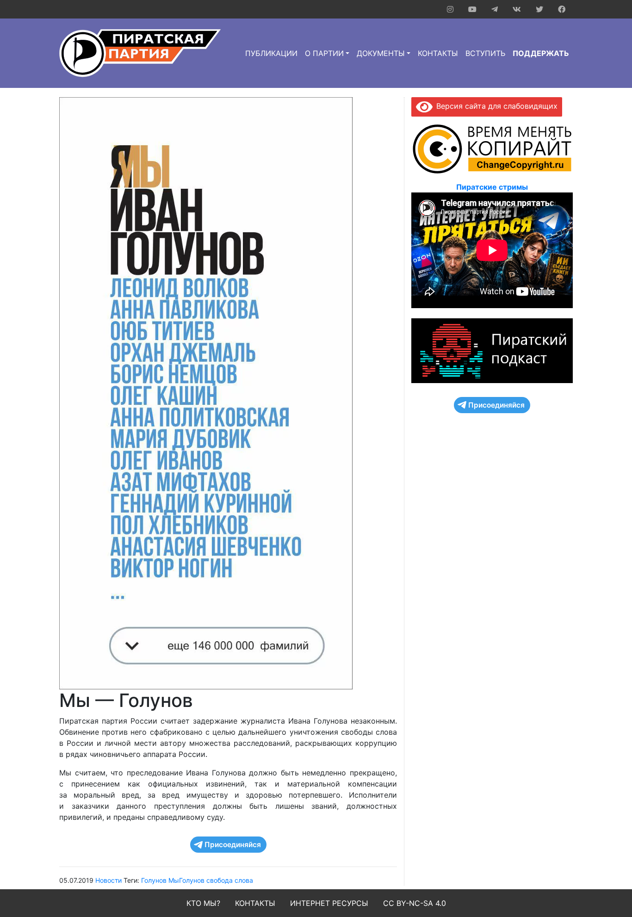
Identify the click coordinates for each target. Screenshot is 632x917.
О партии (324, 53)
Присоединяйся (232, 844)
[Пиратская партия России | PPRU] (140, 53)
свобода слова (229, 880)
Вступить (485, 53)
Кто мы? (203, 903)
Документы (381, 53)
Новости (108, 880)
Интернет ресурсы (329, 903)
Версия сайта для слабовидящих (495, 106)
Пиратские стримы (492, 187)
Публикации (271, 53)
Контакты (438, 53)
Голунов (154, 880)
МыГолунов (186, 880)
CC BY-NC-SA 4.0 (414, 903)
